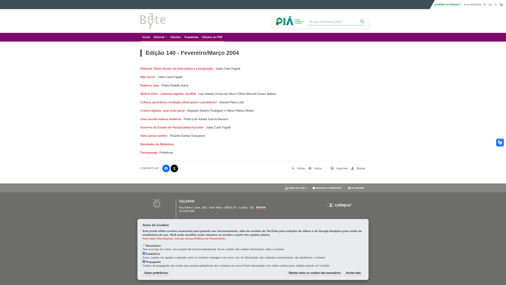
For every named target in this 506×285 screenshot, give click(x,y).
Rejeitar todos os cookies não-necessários (315, 272)
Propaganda (153, 261)
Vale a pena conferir (154, 135)
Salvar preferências (156, 272)
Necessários (153, 245)
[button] (362, 21)
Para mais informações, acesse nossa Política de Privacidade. (184, 238)
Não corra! (147, 77)
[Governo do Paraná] (157, 203)
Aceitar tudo (353, 272)
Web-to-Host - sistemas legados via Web (168, 93)
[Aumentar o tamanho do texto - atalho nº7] (490, 4)
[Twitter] (174, 168)
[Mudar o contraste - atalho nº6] (484, 4)
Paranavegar (149, 152)
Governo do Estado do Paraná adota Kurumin (171, 127)
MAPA (262, 207)
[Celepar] (340, 205)
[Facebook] (166, 168)
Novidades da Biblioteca (157, 144)
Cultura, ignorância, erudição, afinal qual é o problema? (178, 102)
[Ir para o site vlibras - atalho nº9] (501, 4)
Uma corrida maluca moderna (160, 119)
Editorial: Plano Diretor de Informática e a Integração (177, 68)
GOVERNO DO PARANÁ (447, 4)
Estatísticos (153, 253)
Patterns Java (150, 85)
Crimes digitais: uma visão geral (162, 110)
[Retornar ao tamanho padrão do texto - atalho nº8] (496, 4)
